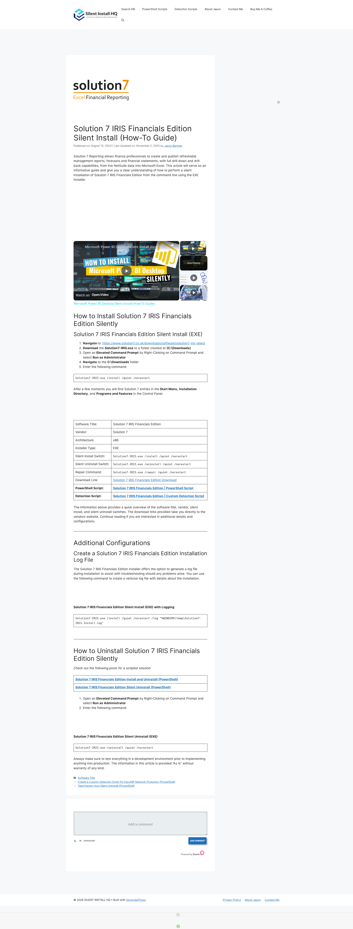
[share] (172, 245)
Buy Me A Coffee (261, 9)
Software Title (86, 777)
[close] (178, 914)
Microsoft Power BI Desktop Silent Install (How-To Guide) (126, 247)
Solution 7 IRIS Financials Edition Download (145, 480)
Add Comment (197, 840)
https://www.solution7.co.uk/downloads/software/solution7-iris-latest (153, 343)
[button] (123, 20)
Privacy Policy (232, 900)
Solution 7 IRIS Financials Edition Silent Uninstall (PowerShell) (123, 687)
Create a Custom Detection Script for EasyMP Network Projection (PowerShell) (126, 781)
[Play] (193, 277)
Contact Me (235, 9)
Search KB (128, 9)
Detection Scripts (186, 9)
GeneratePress (136, 900)
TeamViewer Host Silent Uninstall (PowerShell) (106, 785)
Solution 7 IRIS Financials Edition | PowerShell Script (153, 488)
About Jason (213, 9)
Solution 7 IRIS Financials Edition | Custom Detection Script (158, 496)
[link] (79, 247)
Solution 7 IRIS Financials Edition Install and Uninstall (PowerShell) (126, 679)
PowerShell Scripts (154, 9)
